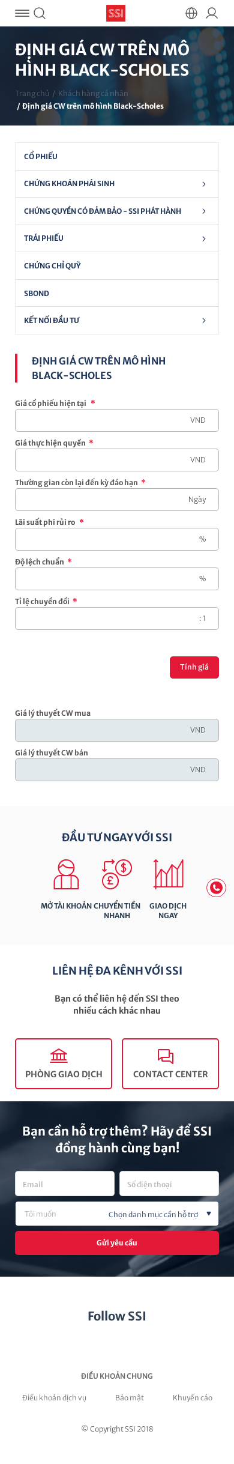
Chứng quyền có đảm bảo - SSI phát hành (102, 211)
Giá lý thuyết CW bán (51, 752)
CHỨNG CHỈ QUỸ (52, 265)
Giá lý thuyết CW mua (53, 713)
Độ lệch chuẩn (43, 561)
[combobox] (117, 1213)
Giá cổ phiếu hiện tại (55, 403)
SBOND (36, 293)
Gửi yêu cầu (117, 1242)
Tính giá (194, 666)
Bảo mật (129, 1397)
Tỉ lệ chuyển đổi (46, 601)
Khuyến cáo (192, 1397)
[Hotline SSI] (216, 888)
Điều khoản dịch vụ (54, 1397)
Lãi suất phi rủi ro (49, 522)
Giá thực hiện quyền (54, 442)
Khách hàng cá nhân (93, 93)
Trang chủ (32, 93)
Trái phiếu (44, 238)
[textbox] (137, 1215)
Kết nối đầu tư (51, 320)
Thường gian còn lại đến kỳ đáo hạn (80, 482)
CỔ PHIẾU (41, 156)
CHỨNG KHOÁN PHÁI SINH (69, 183)
